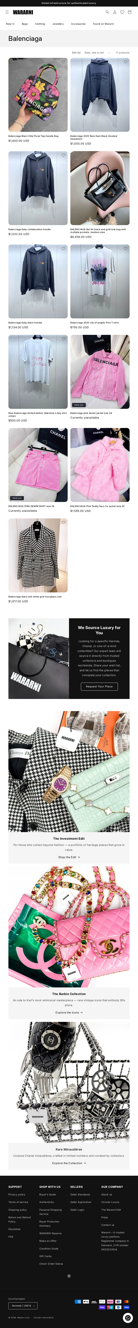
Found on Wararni (103, 23)
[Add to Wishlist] (64, 62)
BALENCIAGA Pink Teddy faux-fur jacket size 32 (97, 506)
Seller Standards (80, 1194)
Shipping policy (17, 1209)
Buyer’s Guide (47, 1194)
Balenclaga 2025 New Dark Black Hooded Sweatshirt (93, 137)
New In (10, 23)
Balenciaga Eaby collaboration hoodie (29, 229)
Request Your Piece (99, 686)
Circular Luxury (110, 1202)
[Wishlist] (122, 12)
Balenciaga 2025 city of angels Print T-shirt (94, 322)
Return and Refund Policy (19, 1219)
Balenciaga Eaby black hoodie (25, 322)
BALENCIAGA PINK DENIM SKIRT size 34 (31, 506)
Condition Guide (48, 1248)
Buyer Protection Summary (49, 1223)
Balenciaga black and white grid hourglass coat (35, 596)
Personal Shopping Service (50, 1211)
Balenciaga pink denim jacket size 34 (91, 413)
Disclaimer (14, 1229)
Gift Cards (45, 1256)
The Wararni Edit (111, 1209)
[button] (7, 12)
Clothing (40, 23)
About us (106, 1194)
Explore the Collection (67, 1163)
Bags (25, 23)
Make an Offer (48, 1240)
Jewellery (58, 23)
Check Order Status (51, 1263)
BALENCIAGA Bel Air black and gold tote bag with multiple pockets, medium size (98, 230)
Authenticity (46, 1202)
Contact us (107, 1224)
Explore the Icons (67, 1012)
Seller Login (77, 1209)
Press (104, 1217)
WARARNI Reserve (50, 1233)
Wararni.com (23, 1317)
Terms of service (18, 1202)
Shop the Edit (67, 857)
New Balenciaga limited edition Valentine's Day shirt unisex (37, 414)
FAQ (10, 1236)
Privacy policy (16, 1194)
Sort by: (76, 52)
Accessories (78, 23)
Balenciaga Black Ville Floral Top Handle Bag (33, 136)
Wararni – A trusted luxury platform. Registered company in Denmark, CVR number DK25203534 (115, 1241)
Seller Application (80, 1202)
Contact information (44, 1317)
